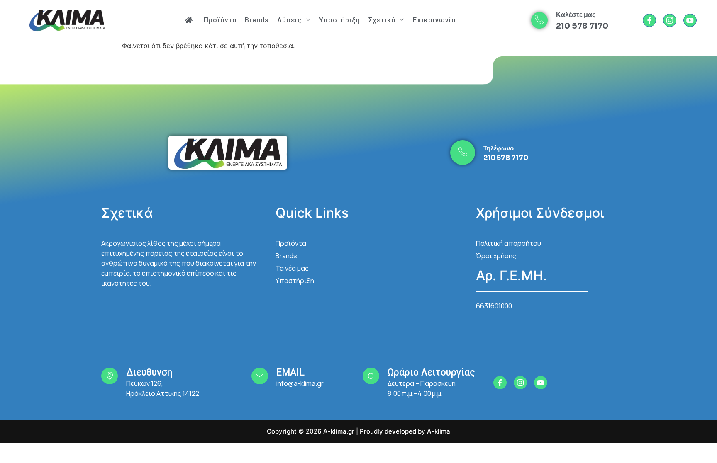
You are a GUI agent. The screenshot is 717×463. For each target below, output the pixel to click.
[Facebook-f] (649, 20)
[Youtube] (690, 20)
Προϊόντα (220, 20)
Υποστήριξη (339, 20)
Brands (257, 20)
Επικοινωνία (434, 20)
